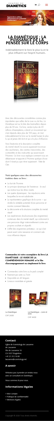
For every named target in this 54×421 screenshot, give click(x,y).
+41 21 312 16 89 (12, 356)
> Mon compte (11, 393)
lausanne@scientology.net (16, 359)
